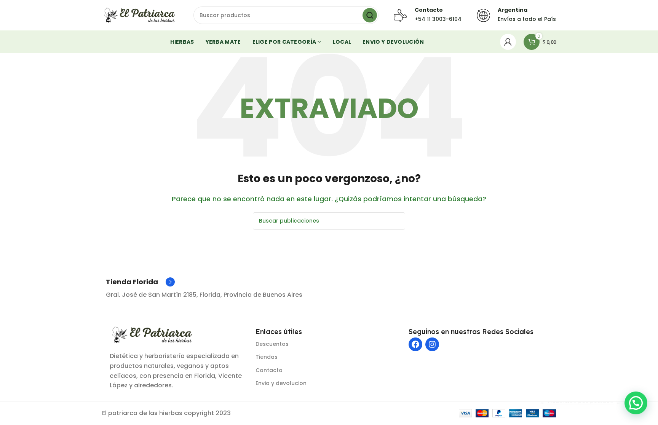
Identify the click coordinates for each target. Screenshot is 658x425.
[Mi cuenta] (508, 41)
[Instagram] (432, 344)
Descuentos (272, 344)
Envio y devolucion (281, 383)
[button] (635, 403)
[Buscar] (370, 15)
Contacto (269, 370)
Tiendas (267, 357)
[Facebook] (415, 344)
